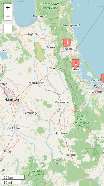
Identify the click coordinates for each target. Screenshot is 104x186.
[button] (75, 64)
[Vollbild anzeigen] (8, 28)
